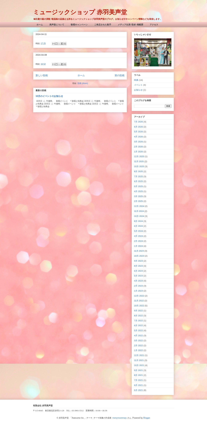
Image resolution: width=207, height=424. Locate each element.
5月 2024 (138, 231)
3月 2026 (138, 141)
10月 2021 (139, 365)
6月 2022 (138, 325)
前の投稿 (119, 75)
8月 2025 (138, 171)
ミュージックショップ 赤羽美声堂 (80, 12)
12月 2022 (139, 296)
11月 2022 (139, 300)
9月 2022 (138, 310)
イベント (138, 85)
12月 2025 (139, 156)
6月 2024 (138, 226)
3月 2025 (138, 196)
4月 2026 (138, 136)
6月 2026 (138, 127)
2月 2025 (138, 201)
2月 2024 (138, 241)
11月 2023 (139, 251)
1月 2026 (138, 151)
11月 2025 (139, 161)
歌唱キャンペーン (79, 24)
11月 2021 (139, 360)
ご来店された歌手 (102, 24)
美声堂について (56, 24)
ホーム (40, 24)
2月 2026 (138, 146)
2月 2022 (138, 345)
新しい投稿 (42, 75)
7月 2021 (138, 380)
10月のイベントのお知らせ (49, 96)
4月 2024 (138, 236)
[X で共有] (59, 43)
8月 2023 (138, 266)
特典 (136, 80)
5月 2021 (138, 390)
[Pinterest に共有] (65, 43)
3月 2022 (138, 340)
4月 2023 (138, 281)
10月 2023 (139, 256)
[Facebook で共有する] (62, 43)
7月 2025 (138, 176)
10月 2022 (139, 305)
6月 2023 (138, 271)
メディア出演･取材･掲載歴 (130, 24)
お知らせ (138, 90)
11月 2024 (139, 211)
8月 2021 (138, 375)
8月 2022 (138, 315)
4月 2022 (138, 335)
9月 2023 (138, 261)
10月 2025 (139, 166)
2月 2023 (138, 286)
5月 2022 (138, 330)
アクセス (154, 24)
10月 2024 (139, 216)
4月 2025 (138, 191)
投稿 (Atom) (82, 83)
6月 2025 (138, 181)
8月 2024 (138, 221)
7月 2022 (138, 320)
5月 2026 (138, 131)
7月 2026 (138, 122)
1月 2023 (138, 291)
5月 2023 (138, 276)
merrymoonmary (119, 418)
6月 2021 (138, 385)
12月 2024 (139, 206)
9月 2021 (138, 370)
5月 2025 (138, 186)
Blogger (146, 418)
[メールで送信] (53, 43)
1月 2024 (138, 246)
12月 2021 (139, 355)
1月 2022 (138, 350)
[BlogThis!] (56, 43)
